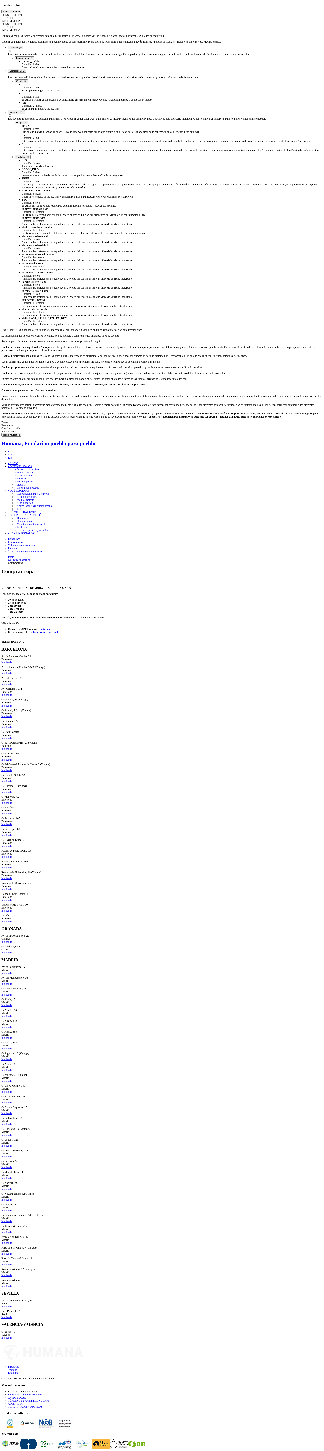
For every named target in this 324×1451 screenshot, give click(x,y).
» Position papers (24, 481)
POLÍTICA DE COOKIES (22, 1391)
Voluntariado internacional (22, 545)
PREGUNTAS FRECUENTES (25, 1394)
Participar (13, 548)
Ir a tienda (6, 662)
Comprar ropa (15, 542)
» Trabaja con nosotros (27, 487)
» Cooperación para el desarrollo (32, 493)
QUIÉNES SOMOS (20, 466)
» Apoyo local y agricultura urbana (33, 505)
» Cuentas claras (23, 475)
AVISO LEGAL (17, 1397)
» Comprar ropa (23, 521)
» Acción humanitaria (26, 496)
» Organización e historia (28, 469)
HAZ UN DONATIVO (21, 533)
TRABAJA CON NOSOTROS (25, 1406)
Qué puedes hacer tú (19, 559)
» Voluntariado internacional (30, 524)
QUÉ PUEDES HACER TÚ (24, 515)
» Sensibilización (24, 502)
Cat (10, 454)
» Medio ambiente (24, 499)
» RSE (18, 508)
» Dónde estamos (24, 472)
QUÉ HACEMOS (19, 490)
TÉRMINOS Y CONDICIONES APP (28, 1400)
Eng (10, 457)
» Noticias (20, 484)
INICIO (13, 463)
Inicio (11, 556)
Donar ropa (14, 538)
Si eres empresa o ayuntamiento (25, 551)
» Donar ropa (22, 518)
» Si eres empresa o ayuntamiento (32, 530)
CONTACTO (15, 1403)
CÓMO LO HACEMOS (22, 511)
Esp (10, 451)
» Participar (21, 527)
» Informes (20, 478)
